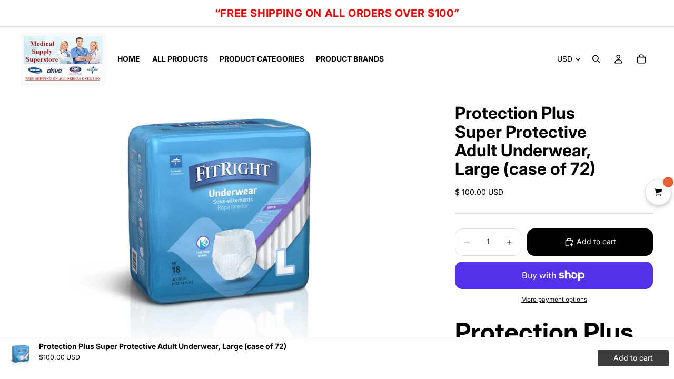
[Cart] (641, 59)
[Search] (596, 59)
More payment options (554, 299)
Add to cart (596, 241)
